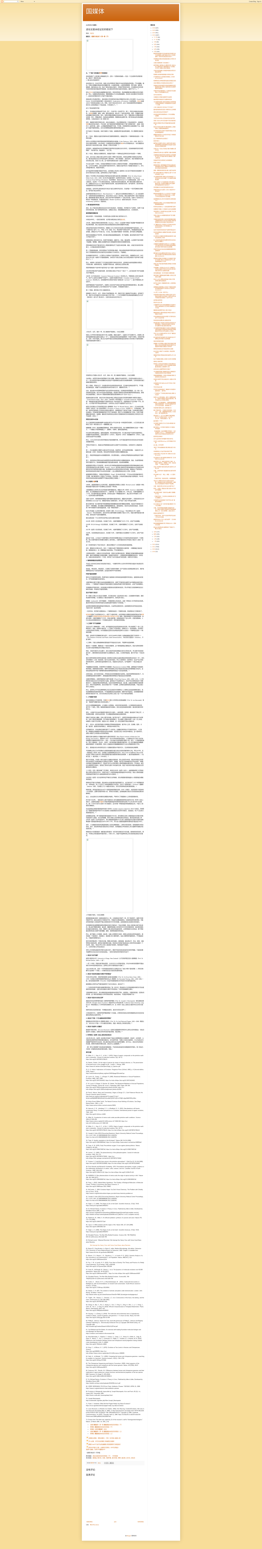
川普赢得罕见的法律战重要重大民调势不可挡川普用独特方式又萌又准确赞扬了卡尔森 (165, 306)
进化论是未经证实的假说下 (161, 112)
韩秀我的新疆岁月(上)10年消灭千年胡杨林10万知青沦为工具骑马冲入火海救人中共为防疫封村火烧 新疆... (164, 195)
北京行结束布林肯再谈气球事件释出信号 (165, 230)
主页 (115, 1522)
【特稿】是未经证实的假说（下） (101, 1427)
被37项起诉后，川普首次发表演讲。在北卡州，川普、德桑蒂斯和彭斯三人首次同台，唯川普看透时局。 (165, 412)
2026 (153, 28)
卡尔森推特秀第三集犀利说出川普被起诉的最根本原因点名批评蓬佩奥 (165, 372)
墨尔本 (108, 700)
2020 (153, 549)
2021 (153, 546)
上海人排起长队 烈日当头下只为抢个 (163, 107)
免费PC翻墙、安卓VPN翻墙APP (95, 1449)
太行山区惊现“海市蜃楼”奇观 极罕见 (163, 439)
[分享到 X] (109, 1463)
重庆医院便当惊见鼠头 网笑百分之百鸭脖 (165, 109)
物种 (87, 124)
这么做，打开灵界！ (159, 445)
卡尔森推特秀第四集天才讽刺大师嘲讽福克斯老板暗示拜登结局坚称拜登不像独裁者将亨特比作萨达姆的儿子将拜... (165, 329)
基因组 (95, 1458)
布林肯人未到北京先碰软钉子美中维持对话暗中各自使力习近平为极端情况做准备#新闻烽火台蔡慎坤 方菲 (165, 365)
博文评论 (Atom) (94, 1525)
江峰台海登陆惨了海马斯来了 (161, 63)
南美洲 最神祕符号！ (159, 513)
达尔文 (91, 92)
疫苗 (142, 614)
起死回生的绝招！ (158, 436)
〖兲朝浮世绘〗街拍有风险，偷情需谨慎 (165, 478)
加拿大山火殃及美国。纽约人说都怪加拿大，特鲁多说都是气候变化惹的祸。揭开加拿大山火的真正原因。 (165, 399)
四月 (155, 534)
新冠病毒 (88, 614)
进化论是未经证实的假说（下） (102, 1456)
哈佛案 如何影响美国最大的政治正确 (163, 74)
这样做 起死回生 (158, 300)
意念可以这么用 (158, 302)
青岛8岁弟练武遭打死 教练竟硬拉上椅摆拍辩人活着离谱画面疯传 (164, 127)
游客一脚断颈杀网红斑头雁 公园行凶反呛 (165, 170)
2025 (153, 30)
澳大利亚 (114, 1458)
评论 (131, 408)
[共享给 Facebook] (111, 1463)
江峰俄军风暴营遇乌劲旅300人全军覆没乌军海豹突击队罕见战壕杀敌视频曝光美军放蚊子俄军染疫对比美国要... (165, 245)
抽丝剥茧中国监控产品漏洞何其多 (163, 99)
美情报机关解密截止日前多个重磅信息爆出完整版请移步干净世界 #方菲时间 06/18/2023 (165, 288)
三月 (155, 536)
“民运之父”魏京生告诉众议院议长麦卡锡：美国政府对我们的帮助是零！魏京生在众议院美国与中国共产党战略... (165, 482)
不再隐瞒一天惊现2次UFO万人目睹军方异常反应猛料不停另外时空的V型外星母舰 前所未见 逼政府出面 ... (165, 269)
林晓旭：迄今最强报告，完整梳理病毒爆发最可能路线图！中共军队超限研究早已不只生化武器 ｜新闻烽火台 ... (165, 404)
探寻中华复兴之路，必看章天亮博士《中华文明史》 (104, 1447)
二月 (155, 539)
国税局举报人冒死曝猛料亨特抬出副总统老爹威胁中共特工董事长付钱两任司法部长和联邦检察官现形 (165, 166)
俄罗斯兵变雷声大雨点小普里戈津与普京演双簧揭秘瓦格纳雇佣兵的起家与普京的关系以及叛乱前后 (165, 145)
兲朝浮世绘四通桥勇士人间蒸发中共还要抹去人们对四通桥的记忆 (165, 91)
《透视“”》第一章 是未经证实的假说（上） (106, 1431)
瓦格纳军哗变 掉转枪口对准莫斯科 (163, 160)
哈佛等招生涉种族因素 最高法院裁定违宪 (165, 81)
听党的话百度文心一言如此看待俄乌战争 (165, 206)
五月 (155, 532)
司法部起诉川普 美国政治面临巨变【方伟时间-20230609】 (165, 458)
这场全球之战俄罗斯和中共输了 (162, 369)
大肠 (94, 481)
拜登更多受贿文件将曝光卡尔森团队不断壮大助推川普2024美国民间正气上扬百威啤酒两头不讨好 (165, 260)
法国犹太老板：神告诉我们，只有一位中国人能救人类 (104, 1438)
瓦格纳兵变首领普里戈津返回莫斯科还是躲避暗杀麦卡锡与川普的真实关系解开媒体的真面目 (165, 87)
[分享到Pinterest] (113, 1463)
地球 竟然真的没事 (159, 341)
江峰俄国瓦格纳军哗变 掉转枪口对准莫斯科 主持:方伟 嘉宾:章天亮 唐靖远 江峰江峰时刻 (165, 156)
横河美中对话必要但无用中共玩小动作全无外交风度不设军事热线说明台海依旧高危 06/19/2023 (165, 255)
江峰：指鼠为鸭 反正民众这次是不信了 (164, 486)
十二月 (156, 37)
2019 (153, 551)
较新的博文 (89, 1522)
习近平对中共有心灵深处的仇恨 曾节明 (164, 118)
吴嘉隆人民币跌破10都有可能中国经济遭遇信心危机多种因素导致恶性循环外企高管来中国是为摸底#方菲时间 (165, 345)
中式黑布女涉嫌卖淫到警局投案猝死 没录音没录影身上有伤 (165, 237)
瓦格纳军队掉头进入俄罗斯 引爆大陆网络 (165, 152)
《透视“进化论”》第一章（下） (100, 36)
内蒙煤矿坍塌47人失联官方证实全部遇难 (165, 209)
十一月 (156, 39)
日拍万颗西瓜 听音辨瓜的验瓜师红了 (163, 83)
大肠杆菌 (108, 1458)
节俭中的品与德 (158, 387)
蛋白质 (123, 219)
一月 (155, 541)
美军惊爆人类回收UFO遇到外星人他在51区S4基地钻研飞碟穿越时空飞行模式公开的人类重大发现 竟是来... (165, 67)
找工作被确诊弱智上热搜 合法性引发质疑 (165, 359)
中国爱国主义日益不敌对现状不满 (163, 451)
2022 (153, 544)
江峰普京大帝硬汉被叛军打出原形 (163, 97)
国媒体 (95, 11)
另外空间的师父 (158, 95)
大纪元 (92, 33)
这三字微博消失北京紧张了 (161, 138)
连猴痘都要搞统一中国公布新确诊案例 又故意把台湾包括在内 (165, 376)
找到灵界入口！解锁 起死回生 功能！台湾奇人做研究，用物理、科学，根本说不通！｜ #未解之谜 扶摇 (165, 463)
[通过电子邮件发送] (105, 1463)
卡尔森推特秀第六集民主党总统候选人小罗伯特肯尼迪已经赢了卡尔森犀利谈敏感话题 (165, 178)
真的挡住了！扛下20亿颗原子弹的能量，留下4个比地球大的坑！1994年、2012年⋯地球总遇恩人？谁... (165, 417)
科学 (100, 73)
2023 (153, 35)
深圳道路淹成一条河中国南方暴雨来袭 (164, 273)
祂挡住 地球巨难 (158, 361)
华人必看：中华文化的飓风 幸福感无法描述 (101, 1441)
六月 (155, 51)
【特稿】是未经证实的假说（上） (101, 1433)
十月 (155, 42)
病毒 (91, 113)
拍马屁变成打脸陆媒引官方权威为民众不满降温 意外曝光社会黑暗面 (165, 338)
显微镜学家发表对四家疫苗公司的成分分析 (105, 616)
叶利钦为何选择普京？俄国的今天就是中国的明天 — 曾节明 (165, 390)
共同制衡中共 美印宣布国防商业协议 (163, 187)
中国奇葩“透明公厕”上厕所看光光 (163, 408)
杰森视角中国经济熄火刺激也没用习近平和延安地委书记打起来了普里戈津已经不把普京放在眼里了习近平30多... (165, 296)
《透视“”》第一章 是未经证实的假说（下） (106, 1425)
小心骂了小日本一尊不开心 (161, 292)
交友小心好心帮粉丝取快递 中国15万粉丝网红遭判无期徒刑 (164, 280)
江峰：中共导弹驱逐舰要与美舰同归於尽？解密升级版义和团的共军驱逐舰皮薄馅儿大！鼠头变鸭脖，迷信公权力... (165, 509)
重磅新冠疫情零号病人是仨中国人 (163, 310)
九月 (155, 44)
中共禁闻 (115, 1456)
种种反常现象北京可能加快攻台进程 (163, 349)
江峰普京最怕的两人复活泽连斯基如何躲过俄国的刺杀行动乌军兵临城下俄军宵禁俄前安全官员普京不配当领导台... (165, 221)
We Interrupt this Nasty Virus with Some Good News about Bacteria (110, 1245)
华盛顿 (101, 802)
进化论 (139, 101)
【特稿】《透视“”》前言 (98, 1429)
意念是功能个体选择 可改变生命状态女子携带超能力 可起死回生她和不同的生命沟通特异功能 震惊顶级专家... (165, 324)
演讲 (122, 143)
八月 (155, 47)
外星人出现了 (157, 162)
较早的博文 (141, 1522)
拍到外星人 (157, 141)
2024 (153, 32)
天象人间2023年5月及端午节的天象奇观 (165, 120)
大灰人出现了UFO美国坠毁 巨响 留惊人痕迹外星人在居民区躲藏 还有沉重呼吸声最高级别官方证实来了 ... (164, 183)
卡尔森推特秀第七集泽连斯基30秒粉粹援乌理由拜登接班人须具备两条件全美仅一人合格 (165, 103)
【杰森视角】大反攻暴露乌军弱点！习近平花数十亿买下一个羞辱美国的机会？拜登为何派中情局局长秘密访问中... (165, 432)
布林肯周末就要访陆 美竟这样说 (162, 320)
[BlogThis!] (107, 1463)
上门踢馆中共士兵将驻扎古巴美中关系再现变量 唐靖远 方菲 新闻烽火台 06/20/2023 (165, 226)
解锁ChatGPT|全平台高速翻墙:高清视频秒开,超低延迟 (104, 1444)
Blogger (129, 1536)
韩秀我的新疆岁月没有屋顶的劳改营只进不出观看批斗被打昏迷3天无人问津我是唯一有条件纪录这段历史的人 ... (165, 55)
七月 (155, 49)
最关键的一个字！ (158, 421)
